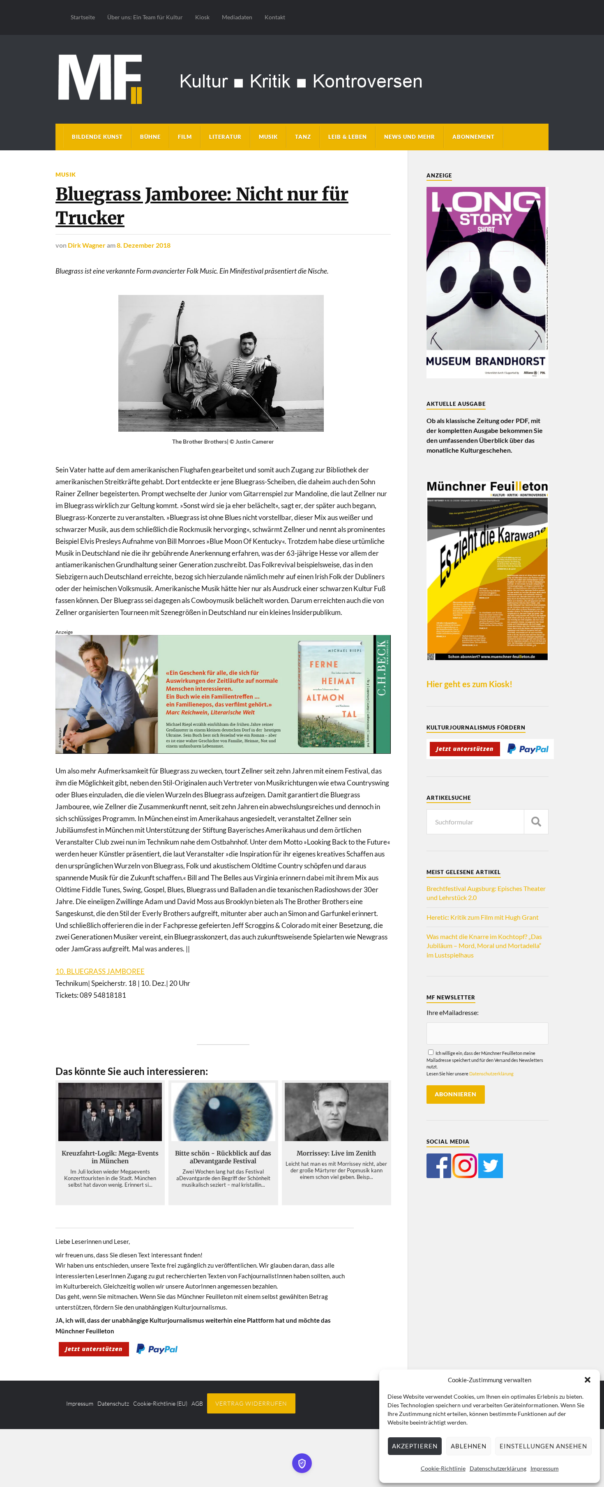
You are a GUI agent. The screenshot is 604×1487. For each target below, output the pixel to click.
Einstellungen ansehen (543, 1446)
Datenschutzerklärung (498, 1468)
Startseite (83, 17)
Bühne (150, 137)
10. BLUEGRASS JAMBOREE (100, 971)
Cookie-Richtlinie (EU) (160, 1403)
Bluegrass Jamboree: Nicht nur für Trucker (201, 206)
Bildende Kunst (97, 137)
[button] (587, 1380)
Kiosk (202, 17)
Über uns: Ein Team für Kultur (145, 17)
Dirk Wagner (87, 245)
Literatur (225, 137)
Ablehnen (468, 1446)
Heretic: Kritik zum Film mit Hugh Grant (482, 917)
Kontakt (275, 17)
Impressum (544, 1468)
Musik (268, 137)
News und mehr (409, 137)
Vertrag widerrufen (251, 1403)
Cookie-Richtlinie (443, 1468)
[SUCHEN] (536, 821)
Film (185, 137)
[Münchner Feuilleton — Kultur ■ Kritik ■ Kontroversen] (302, 77)
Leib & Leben (347, 137)
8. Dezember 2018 (144, 245)
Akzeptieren (415, 1446)
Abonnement (473, 137)
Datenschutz (113, 1403)
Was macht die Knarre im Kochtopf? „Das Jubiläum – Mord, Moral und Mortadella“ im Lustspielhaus (484, 945)
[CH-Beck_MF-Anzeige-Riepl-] (223, 751)
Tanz (303, 137)
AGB (197, 1403)
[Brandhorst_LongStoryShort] (487, 376)
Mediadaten (237, 17)
